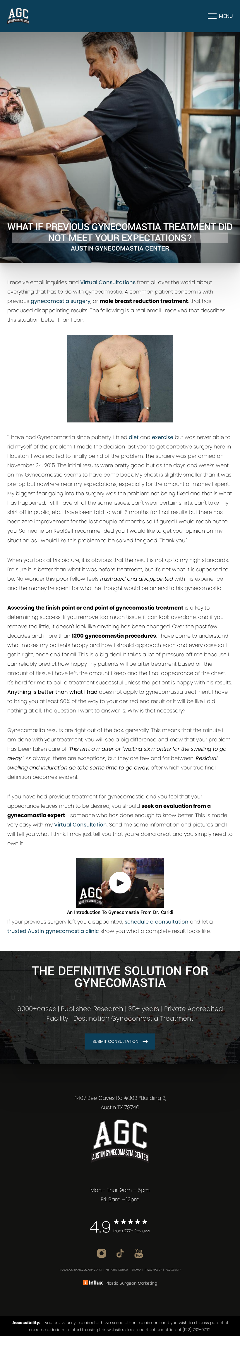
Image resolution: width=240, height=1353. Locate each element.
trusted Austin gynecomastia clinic (53, 931)
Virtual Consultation (80, 824)
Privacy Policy (153, 1269)
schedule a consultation (156, 921)
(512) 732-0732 (196, 1330)
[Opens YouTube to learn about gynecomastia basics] (120, 882)
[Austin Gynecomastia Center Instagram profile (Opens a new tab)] (102, 1253)
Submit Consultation (115, 1041)
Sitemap (136, 1269)
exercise (162, 437)
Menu (226, 16)
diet (134, 437)
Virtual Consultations (108, 282)
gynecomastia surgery (60, 301)
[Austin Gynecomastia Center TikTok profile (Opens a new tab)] (121, 1253)
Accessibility (173, 1269)
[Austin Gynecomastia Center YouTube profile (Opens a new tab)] (139, 1253)
